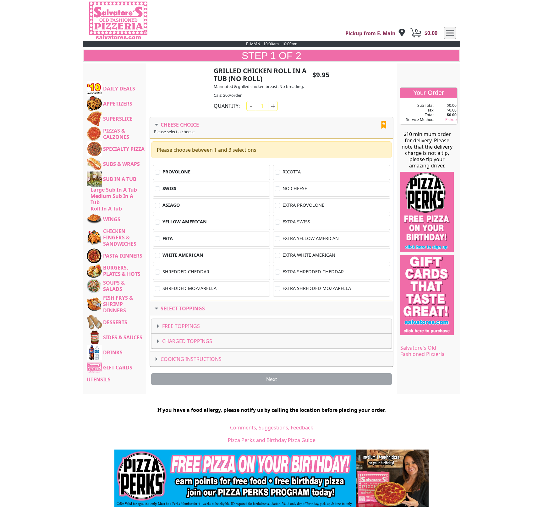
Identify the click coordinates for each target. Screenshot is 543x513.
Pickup (451, 119)
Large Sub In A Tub (113, 190)
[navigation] (375, 33)
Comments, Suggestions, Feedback (271, 427)
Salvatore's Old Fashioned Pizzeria (422, 350)
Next (271, 379)
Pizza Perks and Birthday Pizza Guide (271, 440)
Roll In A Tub (106, 208)
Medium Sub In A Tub (111, 199)
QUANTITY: (227, 105)
